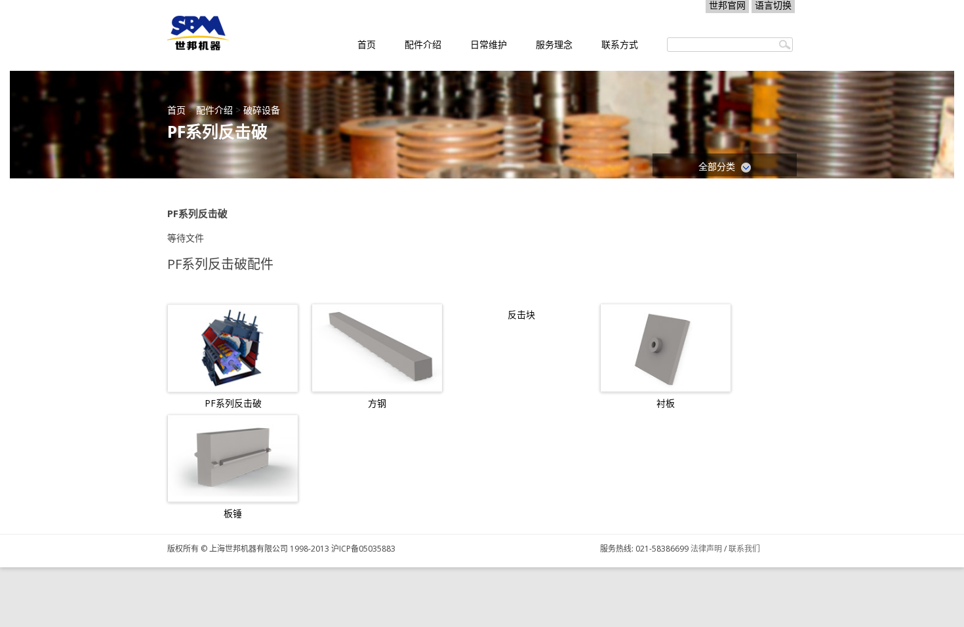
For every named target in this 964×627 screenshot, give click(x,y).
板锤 (233, 513)
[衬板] (665, 348)
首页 (366, 44)
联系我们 (744, 548)
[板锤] (232, 459)
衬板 (665, 403)
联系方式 (619, 44)
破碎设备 (261, 110)
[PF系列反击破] (232, 348)
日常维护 (488, 44)
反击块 (521, 314)
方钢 (377, 403)
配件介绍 (423, 44)
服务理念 (554, 44)
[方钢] (377, 348)
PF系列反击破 (233, 403)
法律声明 (706, 548)
